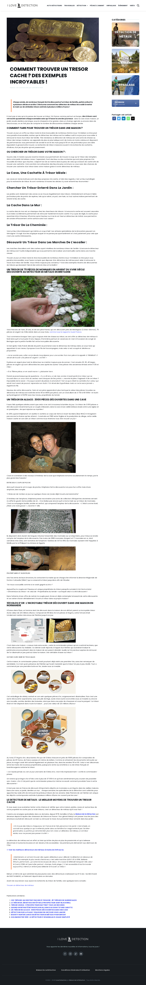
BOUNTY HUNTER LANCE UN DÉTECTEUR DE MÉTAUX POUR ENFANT (38, 915)
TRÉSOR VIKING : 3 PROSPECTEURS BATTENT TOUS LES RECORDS (38, 905)
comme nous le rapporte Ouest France (65, 332)
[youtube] (81, 954)
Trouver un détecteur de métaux (20, 885)
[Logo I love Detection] (22, 4)
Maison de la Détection (85, 814)
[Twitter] (119, 118)
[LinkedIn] (123, 118)
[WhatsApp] (128, 118)
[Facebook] (114, 118)
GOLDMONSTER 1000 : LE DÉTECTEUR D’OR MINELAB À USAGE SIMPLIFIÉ (40, 917)
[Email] (133, 118)
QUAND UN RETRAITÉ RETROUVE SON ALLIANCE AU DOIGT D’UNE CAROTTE (41, 907)
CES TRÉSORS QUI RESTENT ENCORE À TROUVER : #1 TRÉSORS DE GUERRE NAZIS (44, 900)
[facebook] (125, 100)
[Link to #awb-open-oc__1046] (138, 5)
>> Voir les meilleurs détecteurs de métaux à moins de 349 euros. (35, 850)
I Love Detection (60, 980)
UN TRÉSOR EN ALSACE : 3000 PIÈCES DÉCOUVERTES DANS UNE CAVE (39, 910)
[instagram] (70, 954)
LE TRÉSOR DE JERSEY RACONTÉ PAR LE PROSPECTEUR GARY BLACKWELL (41, 903)
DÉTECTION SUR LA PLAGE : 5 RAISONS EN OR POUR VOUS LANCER (38, 912)
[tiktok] (76, 954)
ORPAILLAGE (125, 85)
